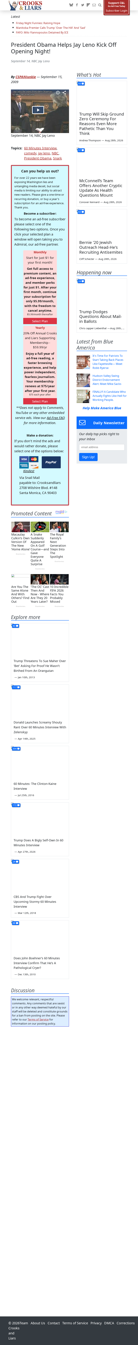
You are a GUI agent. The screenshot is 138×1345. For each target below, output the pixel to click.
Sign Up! (88, 457)
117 (15, 687)
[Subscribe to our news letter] (94, 5)
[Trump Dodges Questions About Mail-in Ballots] (102, 293)
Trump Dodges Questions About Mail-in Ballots (100, 316)
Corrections (126, 1323)
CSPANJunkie (25, 77)
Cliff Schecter (86, 259)
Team (24, 1323)
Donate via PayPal (51, 462)
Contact (54, 1323)
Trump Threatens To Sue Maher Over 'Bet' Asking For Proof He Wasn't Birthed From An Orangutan (40, 666)
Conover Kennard (89, 202)
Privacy (96, 1323)
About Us (38, 1323)
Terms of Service (38, 1019)
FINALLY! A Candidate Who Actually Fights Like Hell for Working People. (110, 396)
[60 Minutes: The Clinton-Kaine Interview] (40, 762)
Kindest (28, 471)
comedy (30, 153)
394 (15, 748)
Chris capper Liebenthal (93, 328)
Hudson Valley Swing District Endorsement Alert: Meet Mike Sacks (107, 380)
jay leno (44, 153)
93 (79, 83)
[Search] (100, 5)
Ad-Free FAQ (56, 417)
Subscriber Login (116, 10)
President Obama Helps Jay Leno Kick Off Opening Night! (63, 48)
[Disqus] (40, 1162)
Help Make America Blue (102, 408)
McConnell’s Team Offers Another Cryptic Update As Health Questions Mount (100, 188)
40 (14, 625)
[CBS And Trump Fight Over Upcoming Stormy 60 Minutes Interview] (40, 875)
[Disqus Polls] (40, 1073)
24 (14, 861)
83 (79, 211)
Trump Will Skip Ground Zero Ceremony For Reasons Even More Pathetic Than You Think (101, 123)
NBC (55, 153)
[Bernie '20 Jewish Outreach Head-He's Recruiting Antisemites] (102, 223)
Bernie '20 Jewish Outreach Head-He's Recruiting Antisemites (101, 247)
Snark (57, 158)
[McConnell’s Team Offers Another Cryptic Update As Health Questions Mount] (102, 162)
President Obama (37, 158)
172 (15, 805)
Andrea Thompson (90, 140)
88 (14, 923)
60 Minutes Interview (40, 148)
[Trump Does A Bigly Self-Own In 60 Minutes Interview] (40, 819)
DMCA (109, 1323)
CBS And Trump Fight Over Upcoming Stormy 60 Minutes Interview (35, 901)
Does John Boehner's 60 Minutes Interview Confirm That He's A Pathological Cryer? (37, 963)
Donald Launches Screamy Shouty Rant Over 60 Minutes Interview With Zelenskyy (40, 727)
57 (79, 150)
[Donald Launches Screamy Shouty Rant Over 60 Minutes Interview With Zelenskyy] (40, 701)
